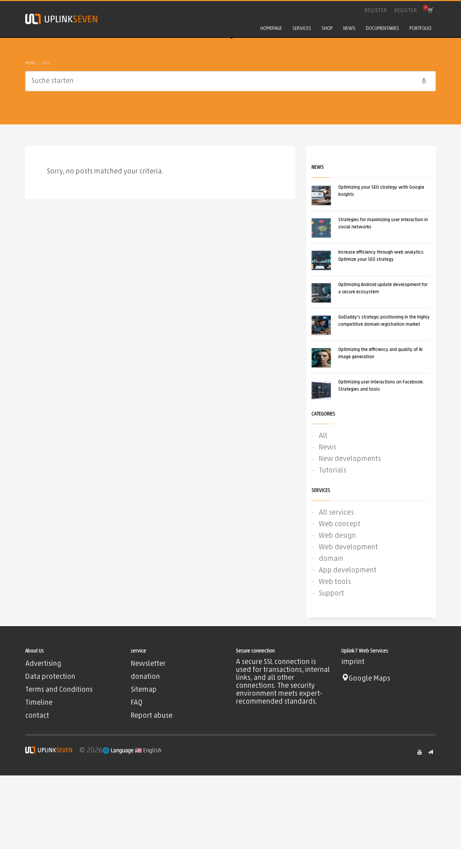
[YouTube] (419, 752)
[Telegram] (430, 752)
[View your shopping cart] (430, 10)
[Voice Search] (424, 81)
